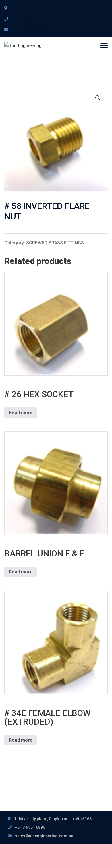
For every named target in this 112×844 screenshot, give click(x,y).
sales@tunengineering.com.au (40, 29)
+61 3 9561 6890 (27, 19)
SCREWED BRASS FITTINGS (55, 243)
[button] (98, 98)
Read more (21, 412)
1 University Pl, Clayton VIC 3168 (42, 8)
